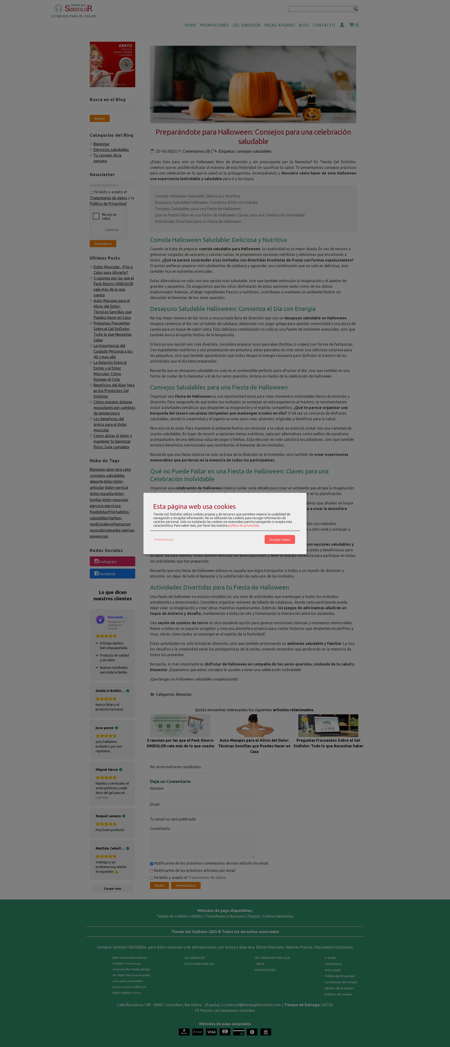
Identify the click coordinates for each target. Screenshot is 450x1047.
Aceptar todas (280, 539)
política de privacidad (243, 525)
